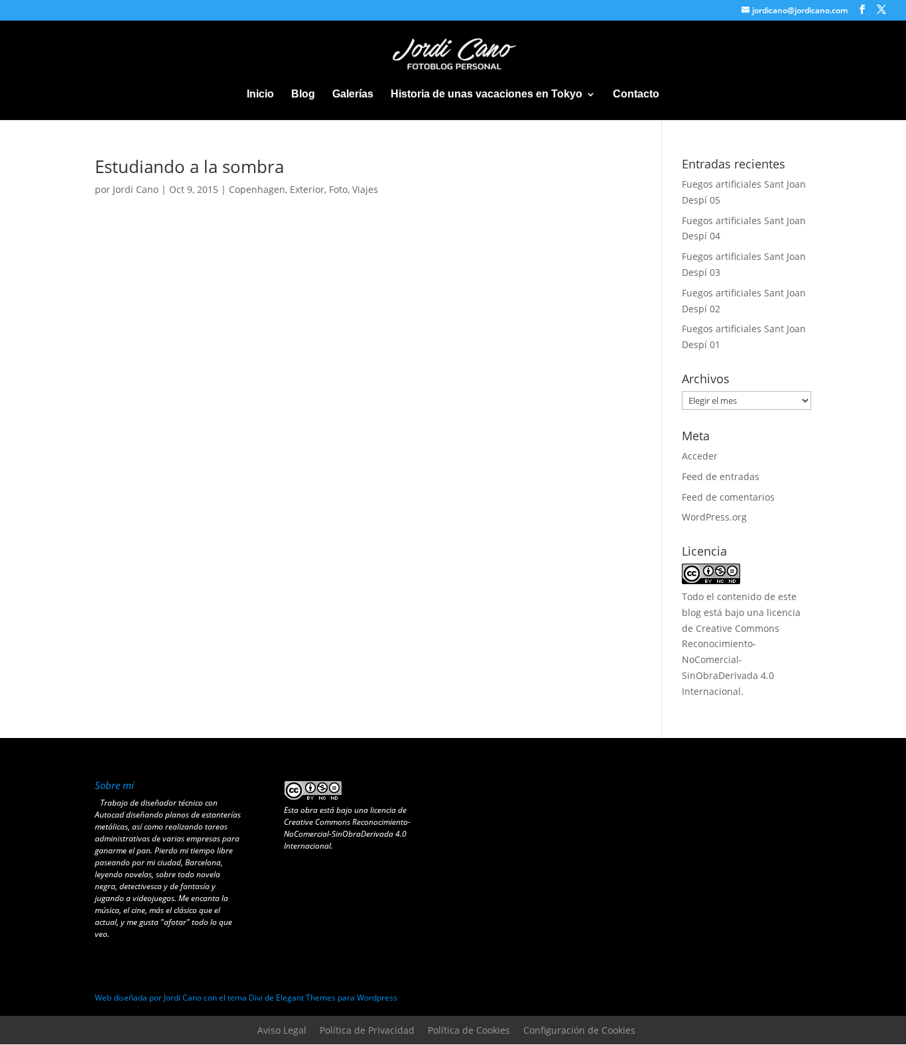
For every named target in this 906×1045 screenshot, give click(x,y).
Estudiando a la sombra (189, 166)
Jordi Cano (136, 189)
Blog (303, 94)
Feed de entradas (720, 476)
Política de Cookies (469, 1030)
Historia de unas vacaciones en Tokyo (486, 94)
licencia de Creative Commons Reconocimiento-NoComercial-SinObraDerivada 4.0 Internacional (347, 827)
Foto (338, 189)
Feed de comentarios (728, 497)
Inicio (260, 94)
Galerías (352, 94)
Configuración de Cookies (579, 1030)
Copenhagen (257, 189)
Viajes (365, 189)
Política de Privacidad (367, 1030)
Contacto (636, 94)
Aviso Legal (281, 1030)
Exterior (307, 189)
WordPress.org (714, 517)
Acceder (700, 456)
